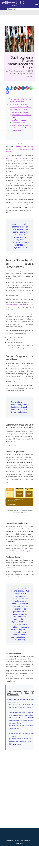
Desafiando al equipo (19, 120)
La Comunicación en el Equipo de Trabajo (19, 812)
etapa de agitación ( (14, 158)
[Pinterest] (19, 88)
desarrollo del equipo (24, 146)
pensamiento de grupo (21, 551)
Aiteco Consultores (15, 71)
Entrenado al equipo (19, 123)
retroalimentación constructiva (17, 305)
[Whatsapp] (31, 88)
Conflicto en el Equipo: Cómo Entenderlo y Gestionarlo (19, 780)
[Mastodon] (7, 92)
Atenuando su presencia (20, 112)
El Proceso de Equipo (17, 74)
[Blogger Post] (15, 88)
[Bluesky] (7, 88)
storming (26, 158)
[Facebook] (11, 88)
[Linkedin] (23, 88)
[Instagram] (27, 88)
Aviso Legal (19, 843)
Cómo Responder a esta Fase (18, 104)
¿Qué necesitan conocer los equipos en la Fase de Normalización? (21, 127)
